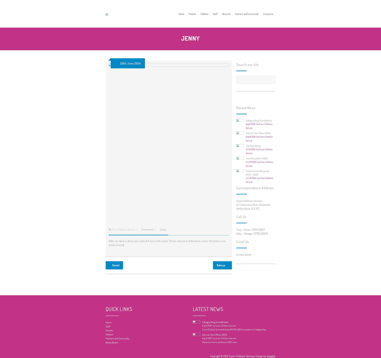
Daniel (115, 265)
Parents (192, 14)
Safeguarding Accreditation (259, 120)
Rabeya (221, 265)
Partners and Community (247, 14)
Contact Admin (243, 254)
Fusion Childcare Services (124, 229)
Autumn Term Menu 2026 (258, 133)
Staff (215, 14)
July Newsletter (253, 145)
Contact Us (268, 14)
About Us (226, 14)
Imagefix (271, 356)
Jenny (163, 229)
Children (204, 14)
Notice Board (112, 342)
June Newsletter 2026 (257, 158)
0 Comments (148, 229)
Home (181, 14)
